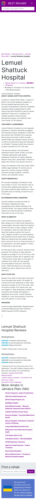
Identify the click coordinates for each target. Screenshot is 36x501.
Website (10, 85)
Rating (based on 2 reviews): (16, 83)
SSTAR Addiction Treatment (15, 442)
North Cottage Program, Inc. (15, 399)
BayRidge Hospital (11, 403)
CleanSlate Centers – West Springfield (18, 439)
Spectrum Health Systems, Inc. (16, 396)
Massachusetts (17, 54)
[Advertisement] (18, 31)
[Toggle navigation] (31, 3)
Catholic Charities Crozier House (16, 412)
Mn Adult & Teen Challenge (11, 382)
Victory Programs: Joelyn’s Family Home (19, 393)
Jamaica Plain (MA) (16, 373)
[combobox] (18, 8)
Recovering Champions (13, 451)
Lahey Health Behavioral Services (17, 426)
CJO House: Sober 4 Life (13, 435)
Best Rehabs (17, 3)
